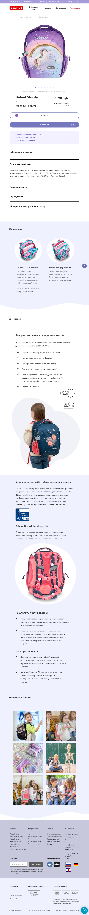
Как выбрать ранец (34, 841)
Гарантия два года (53, 839)
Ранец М (13, 841)
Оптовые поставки (71, 834)
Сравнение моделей (35, 836)
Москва (12, 892)
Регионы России (15, 899)
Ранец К (12, 836)
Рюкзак (12, 847)
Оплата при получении (54, 836)
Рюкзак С (13, 844)
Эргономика (32, 834)
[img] (57, 864)
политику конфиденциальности (17, 873)
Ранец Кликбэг (15, 834)
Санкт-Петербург (16, 895)
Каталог (31, 839)
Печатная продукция (35, 844)
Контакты (68, 840)
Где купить (50, 844)
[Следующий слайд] (84, 266)
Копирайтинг (74, 910)
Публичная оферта (60, 910)
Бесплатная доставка (54, 834)
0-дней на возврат (54, 841)
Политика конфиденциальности (39, 910)
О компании (69, 837)
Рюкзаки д (13, 849)
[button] (47, 8)
